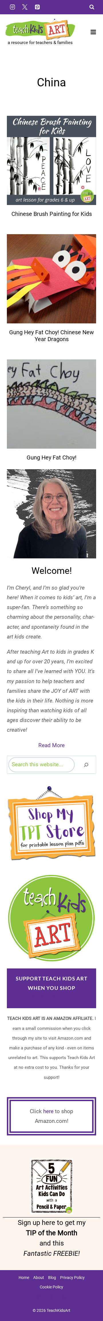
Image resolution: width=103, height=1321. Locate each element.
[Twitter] (24, 6)
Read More (51, 745)
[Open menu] (93, 32)
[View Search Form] (92, 7)
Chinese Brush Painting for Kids (51, 213)
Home (24, 1277)
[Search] (86, 764)
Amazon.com (51, 997)
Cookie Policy (51, 1287)
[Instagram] (12, 6)
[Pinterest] (37, 6)
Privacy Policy (72, 1277)
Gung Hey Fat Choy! (51, 457)
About (38, 1277)
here (48, 1111)
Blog (52, 1277)
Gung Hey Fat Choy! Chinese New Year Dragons (51, 336)
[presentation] (51, 160)
